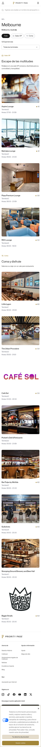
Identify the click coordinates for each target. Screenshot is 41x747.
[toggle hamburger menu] (38, 3)
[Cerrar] (38, 708)
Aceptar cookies (20, 743)
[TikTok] (8, 694)
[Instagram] (3, 694)
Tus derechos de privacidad (20, 737)
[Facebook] (14, 694)
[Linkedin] (25, 694)
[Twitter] (31, 694)
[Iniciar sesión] (3, 3)
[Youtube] (19, 694)
